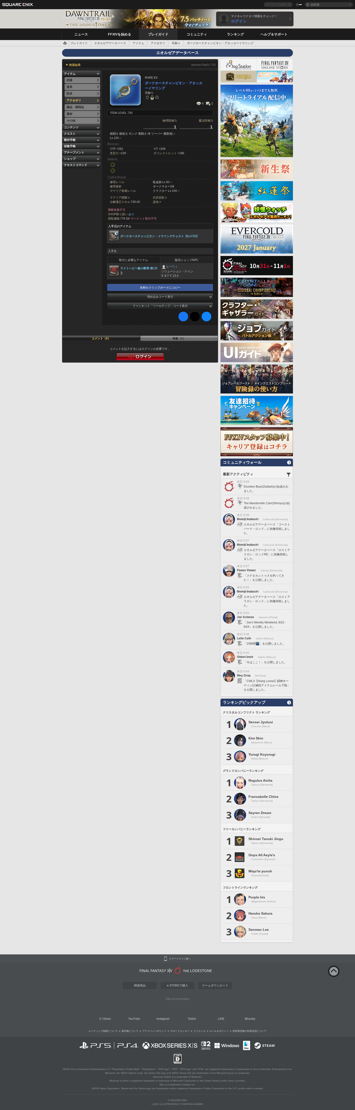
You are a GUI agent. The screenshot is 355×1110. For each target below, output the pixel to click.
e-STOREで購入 (177, 985)
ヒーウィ (172, 266)
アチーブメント (74, 152)
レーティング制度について (103, 1031)
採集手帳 (70, 146)
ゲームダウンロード (215, 985)
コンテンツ (71, 127)
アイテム (70, 74)
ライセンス (199, 1031)
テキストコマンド (75, 165)
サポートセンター (180, 1031)
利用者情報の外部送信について (249, 1031)
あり (131, 214)
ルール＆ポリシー (219, 1031)
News (107, 1018)
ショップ (70, 158)
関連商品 (140, 985)
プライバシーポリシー (154, 1031)
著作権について (129, 1031)
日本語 (315, 4)
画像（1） (179, 338)
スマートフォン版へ (180, 959)
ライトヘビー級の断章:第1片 (139, 268)
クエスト (70, 133)
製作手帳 (70, 140)
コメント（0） (101, 338)
